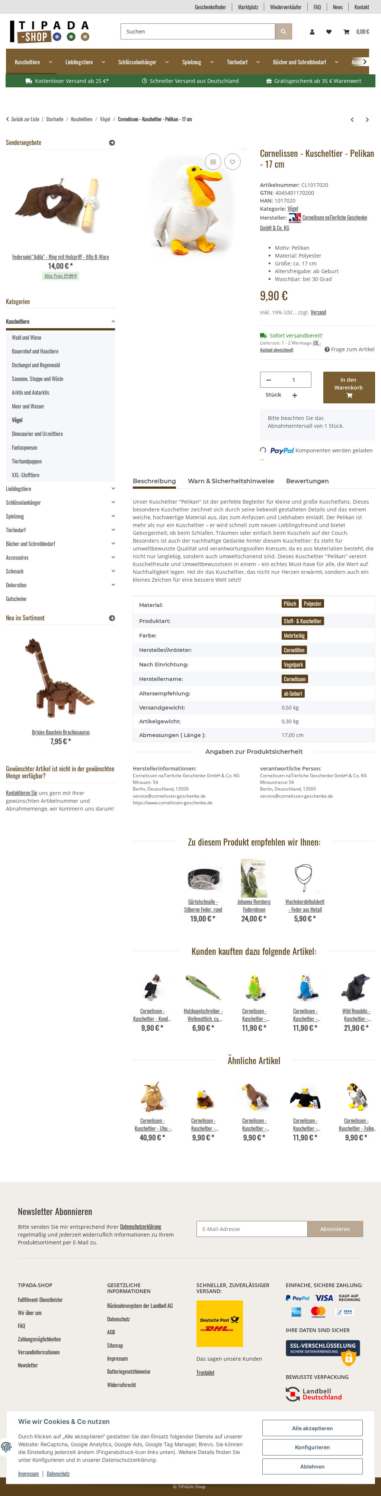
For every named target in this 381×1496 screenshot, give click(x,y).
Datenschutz (58, 1473)
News (338, 7)
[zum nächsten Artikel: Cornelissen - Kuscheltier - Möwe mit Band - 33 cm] (367, 119)
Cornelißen (294, 650)
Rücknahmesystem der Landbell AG (140, 1305)
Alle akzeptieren (312, 1428)
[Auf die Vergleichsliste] (213, 162)
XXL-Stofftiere (25, 475)
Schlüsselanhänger (23, 502)
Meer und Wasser (28, 406)
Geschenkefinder (210, 7)
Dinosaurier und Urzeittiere (37, 433)
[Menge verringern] (268, 379)
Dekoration (16, 585)
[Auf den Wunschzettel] (232, 162)
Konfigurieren (312, 1447)
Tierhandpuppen (27, 461)
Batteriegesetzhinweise (128, 1371)
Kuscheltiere (17, 321)
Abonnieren (335, 1228)
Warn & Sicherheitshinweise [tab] (231, 481)
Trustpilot (205, 1372)
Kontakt (362, 7)
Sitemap (115, 1345)
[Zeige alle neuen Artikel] (112, 617)
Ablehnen (312, 1466)
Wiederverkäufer (286, 7)
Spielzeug (15, 516)
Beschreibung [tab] (154, 481)
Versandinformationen (39, 1352)
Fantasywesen (24, 447)
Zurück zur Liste (25, 119)
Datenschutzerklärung (140, 1226)
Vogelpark (293, 664)
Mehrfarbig (294, 635)
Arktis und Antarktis (30, 392)
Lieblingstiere (18, 488)
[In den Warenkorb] (139, 143)
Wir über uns (30, 1312)
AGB (111, 1332)
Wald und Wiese (26, 337)
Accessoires (17, 557)
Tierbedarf (16, 530)
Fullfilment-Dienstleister (40, 1299)
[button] (312, 31)
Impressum (28, 1473)
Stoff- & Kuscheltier (302, 621)
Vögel (293, 208)
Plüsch (290, 603)
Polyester (312, 603)
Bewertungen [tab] (307, 481)
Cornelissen (294, 679)
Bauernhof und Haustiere (35, 351)
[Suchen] (283, 31)
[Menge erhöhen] (294, 395)
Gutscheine (16, 598)
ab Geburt (293, 693)
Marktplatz (248, 7)
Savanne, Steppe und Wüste (37, 378)
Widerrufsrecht (121, 1385)
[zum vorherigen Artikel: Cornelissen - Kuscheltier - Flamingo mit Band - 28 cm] (352, 119)
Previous (145, 1005)
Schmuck (14, 571)
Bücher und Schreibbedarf (30, 543)
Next (363, 1005)
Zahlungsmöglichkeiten (39, 1339)
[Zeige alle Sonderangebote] (112, 142)
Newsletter (28, 1365)
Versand (318, 312)
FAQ (317, 7)
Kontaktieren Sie (21, 793)
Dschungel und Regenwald (36, 365)
